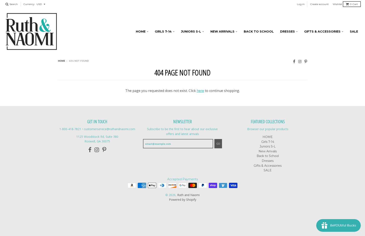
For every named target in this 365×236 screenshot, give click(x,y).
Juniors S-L (191, 31)
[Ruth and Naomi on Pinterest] (305, 61)
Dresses (287, 31)
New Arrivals (222, 31)
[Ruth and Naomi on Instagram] (299, 61)
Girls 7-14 (163, 31)
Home (61, 61)
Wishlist (337, 4)
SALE (354, 31)
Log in (301, 4)
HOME (141, 31)
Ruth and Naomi (188, 195)
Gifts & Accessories (322, 31)
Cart (354, 4)
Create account (319, 4)
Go (218, 143)
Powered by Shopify (182, 200)
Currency (29, 4)
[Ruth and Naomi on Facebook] (294, 61)
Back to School (259, 31)
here (200, 90)
